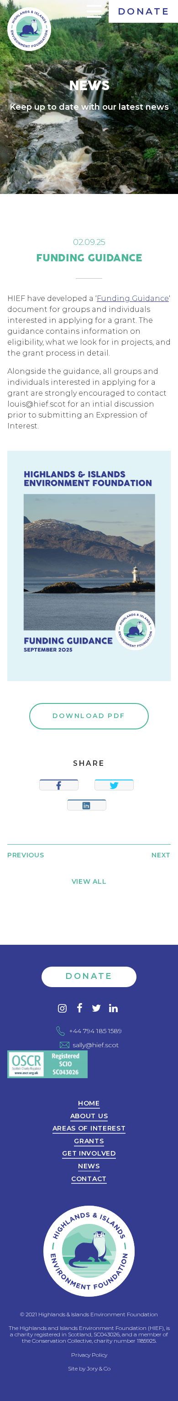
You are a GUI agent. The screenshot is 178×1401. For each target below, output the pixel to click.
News (89, 1166)
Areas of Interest (89, 1128)
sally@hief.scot (96, 1045)
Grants (89, 1141)
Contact (89, 1179)
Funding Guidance (133, 298)
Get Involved (88, 1153)
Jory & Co (98, 1368)
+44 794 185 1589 (95, 1031)
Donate (144, 11)
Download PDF (89, 716)
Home (89, 1103)
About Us (89, 1116)
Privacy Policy (89, 1354)
